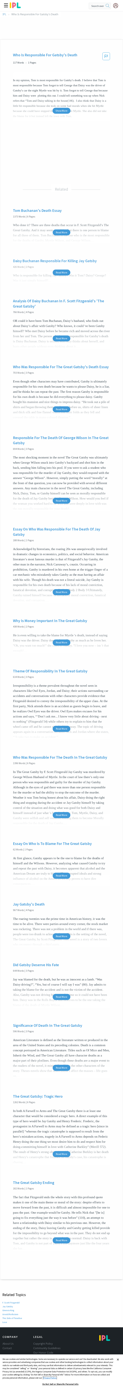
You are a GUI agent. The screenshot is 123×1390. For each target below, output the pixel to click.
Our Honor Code (43, 1352)
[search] (107, 6)
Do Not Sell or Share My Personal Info (60, 1384)
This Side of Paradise (12, 1318)
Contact (7, 1348)
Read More (61, 232)
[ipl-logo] (15, 7)
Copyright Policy (43, 1343)
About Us (8, 1343)
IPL (4, 14)
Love (4, 1322)
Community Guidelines (47, 1348)
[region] (61, 1372)
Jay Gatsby (7, 1306)
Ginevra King (8, 1310)
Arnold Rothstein (10, 1314)
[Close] (117, 1359)
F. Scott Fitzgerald (11, 1302)
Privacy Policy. (50, 1378)
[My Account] (117, 5)
